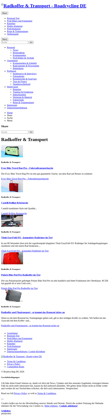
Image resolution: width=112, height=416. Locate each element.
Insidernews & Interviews (24, 73)
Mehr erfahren (51, 406)
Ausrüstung (12, 60)
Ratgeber (11, 23)
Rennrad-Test (13, 18)
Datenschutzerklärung (17, 108)
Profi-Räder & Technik (23, 58)
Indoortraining (19, 94)
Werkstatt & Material (22, 97)
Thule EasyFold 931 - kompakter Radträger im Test (26, 237)
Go (31, 42)
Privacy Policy (13, 364)
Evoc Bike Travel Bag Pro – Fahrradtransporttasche (27, 168)
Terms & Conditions (16, 361)
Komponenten (19, 55)
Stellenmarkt (13, 34)
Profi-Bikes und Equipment (19, 21)
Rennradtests (19, 52)
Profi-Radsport (14, 29)
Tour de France (20, 81)
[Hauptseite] (43, 5)
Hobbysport (12, 87)
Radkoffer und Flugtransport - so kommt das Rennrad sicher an (33, 312)
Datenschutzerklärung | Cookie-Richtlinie (26, 351)
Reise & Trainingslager (17, 31)
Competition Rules (15, 366)
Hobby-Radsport (14, 26)
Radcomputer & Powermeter (26, 66)
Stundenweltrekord (21, 84)
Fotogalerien (18, 76)
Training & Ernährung (23, 92)
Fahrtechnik (18, 100)
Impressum (12, 105)
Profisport (11, 71)
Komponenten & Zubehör (25, 63)
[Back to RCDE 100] (21, 356)
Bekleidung (18, 68)
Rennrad (11, 47)
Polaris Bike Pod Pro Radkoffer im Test (20, 275)
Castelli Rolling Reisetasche (14, 203)
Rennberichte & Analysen (25, 79)
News (15, 50)
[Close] (2, 399)
